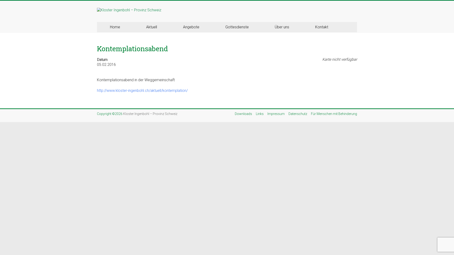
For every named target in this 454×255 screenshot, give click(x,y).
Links (260, 114)
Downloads (243, 114)
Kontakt (321, 27)
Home (115, 27)
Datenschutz (297, 114)
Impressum (276, 114)
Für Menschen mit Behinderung (334, 114)
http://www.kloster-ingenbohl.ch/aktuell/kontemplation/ (142, 90)
